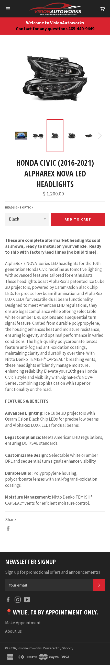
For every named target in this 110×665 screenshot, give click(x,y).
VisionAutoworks (29, 648)
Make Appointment (23, 623)
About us (13, 631)
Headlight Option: (20, 207)
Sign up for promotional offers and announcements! (52, 572)
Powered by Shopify (58, 648)
